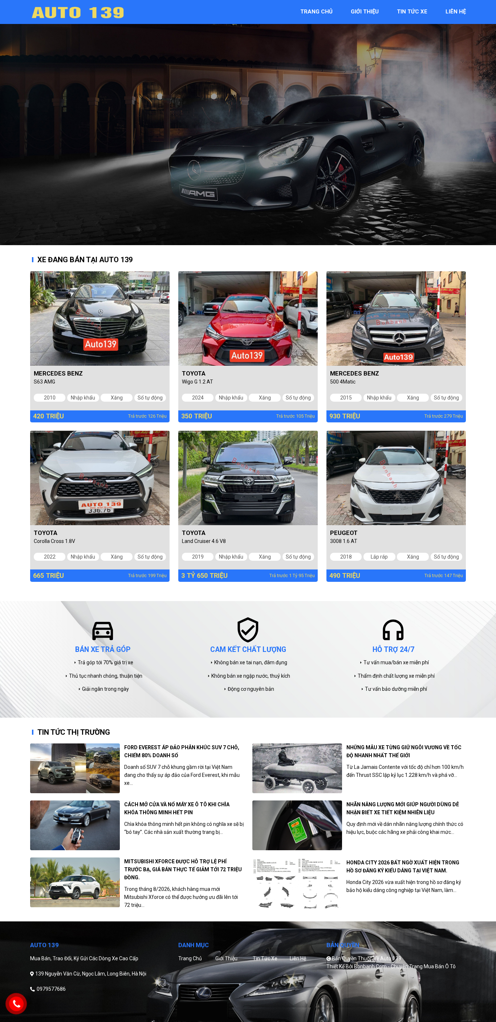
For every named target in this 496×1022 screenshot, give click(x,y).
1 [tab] (242, 239)
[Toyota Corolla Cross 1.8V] (100, 478)
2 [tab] (253, 239)
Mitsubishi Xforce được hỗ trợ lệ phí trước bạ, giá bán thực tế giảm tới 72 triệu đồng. (183, 869)
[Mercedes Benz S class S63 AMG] (100, 318)
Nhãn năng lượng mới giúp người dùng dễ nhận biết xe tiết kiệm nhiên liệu (402, 808)
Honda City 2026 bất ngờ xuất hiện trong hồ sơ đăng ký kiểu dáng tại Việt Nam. (402, 866)
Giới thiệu (226, 958)
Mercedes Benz (58, 373)
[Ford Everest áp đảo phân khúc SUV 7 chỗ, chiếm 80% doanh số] (75, 768)
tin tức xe (412, 11)
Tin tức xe (265, 958)
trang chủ (316, 11)
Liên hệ (298, 958)
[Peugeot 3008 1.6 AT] (396, 478)
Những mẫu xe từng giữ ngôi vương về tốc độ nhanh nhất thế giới (404, 751)
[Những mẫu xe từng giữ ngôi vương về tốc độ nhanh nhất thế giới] (297, 768)
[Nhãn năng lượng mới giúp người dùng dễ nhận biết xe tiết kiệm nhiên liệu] (297, 825)
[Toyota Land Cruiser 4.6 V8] (248, 478)
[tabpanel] (248, 122)
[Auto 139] (77, 12)
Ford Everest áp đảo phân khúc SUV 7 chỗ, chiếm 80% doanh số (181, 751)
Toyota (194, 373)
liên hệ (456, 11)
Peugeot (344, 532)
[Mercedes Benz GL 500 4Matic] (396, 318)
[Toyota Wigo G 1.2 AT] (248, 318)
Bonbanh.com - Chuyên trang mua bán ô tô (405, 966)
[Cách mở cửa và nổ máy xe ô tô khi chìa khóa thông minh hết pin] (75, 825)
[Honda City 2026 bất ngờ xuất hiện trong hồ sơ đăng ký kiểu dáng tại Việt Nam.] (297, 883)
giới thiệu (365, 11)
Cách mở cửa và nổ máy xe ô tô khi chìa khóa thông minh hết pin (176, 808)
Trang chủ (190, 958)
